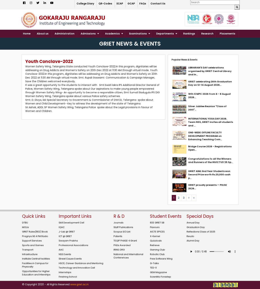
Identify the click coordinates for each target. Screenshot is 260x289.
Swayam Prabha (68, 240)
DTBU (25, 222)
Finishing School (68, 276)
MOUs (25, 227)
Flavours (155, 227)
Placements (227, 33)
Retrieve (155, 245)
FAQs (142, 3)
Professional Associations (73, 245)
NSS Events (65, 254)
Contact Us (158, 3)
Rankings (189, 33)
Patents (118, 236)
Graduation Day (196, 227)
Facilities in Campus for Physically (35, 265)
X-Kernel (155, 236)
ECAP (120, 3)
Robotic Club (157, 254)
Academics (112, 33)
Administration (64, 33)
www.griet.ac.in (79, 284)
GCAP (131, 3)
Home (27, 33)
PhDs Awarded (122, 245)
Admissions (88, 33)
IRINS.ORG (119, 249)
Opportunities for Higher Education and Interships (36, 273)
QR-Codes (105, 3)
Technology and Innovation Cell (77, 267)
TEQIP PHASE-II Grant (125, 240)
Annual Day (193, 222)
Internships (65, 272)
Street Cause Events (70, 258)
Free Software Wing (161, 258)
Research (207, 33)
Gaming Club (157, 249)
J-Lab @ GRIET (67, 231)
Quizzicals (156, 240)
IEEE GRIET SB (157, 222)
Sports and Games (33, 245)
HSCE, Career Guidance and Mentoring (81, 263)
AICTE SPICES (157, 231)
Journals (118, 222)
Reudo (190, 236)
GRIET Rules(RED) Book (35, 231)
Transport (27, 249)
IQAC (62, 227)
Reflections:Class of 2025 (201, 231)
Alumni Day (193, 240)
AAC (61, 249)
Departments (165, 33)
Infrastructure (29, 254)
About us (42, 33)
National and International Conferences (128, 256)
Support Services (32, 240)
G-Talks (154, 263)
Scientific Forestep (160, 276)
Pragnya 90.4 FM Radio (35, 236)
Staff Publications (123, 227)
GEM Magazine (158, 272)
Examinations (138, 33)
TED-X (153, 267)
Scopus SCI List (122, 231)
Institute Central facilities (36, 258)
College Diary (85, 3)
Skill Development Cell (71, 222)
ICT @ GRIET (65, 236)
